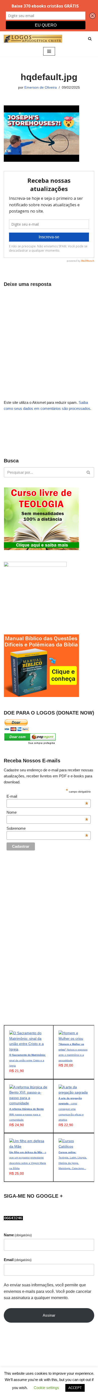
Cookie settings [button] (46, 1387)
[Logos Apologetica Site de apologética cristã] (33, 39)
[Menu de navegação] (49, 51)
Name (18, 1235)
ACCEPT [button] (75, 1388)
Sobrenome (47, 828)
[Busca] (90, 39)
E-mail (47, 796)
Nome (47, 812)
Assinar (49, 1315)
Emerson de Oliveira (40, 87)
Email (17, 1260)
